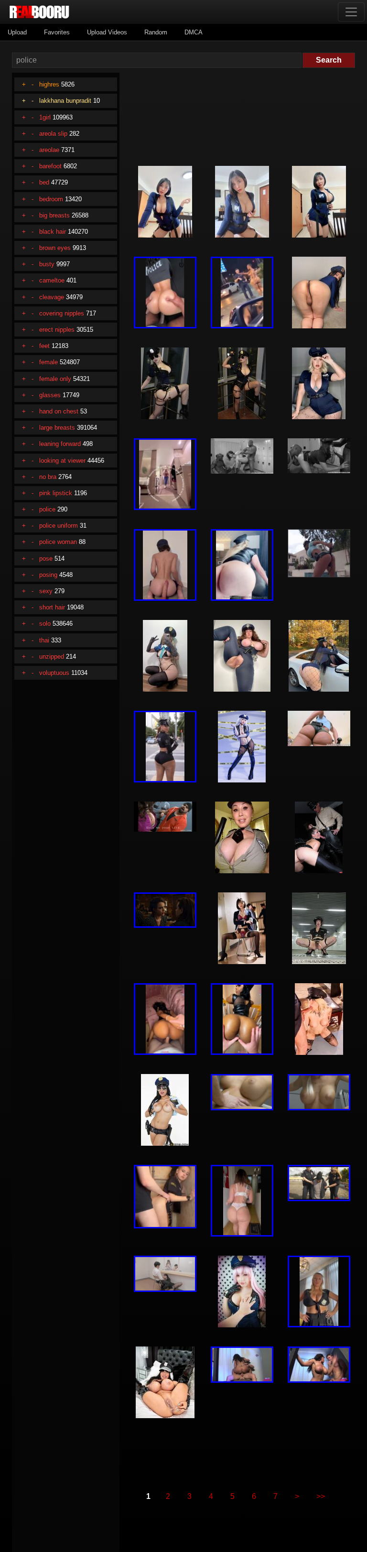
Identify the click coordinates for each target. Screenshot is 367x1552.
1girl (45, 117)
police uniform (58, 525)
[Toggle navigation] (351, 12)
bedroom (51, 199)
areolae (49, 149)
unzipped (51, 656)
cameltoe (52, 280)
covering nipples (61, 313)
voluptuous (54, 672)
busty (46, 264)
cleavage (51, 297)
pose (46, 558)
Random (155, 32)
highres (49, 84)
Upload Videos (107, 32)
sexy (46, 591)
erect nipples (57, 329)
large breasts (57, 427)
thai (44, 640)
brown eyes (55, 247)
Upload (17, 32)
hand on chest (58, 411)
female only (55, 378)
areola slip (53, 133)
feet (44, 345)
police (47, 509)
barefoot (50, 166)
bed (44, 182)
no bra (47, 476)
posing (48, 574)
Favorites (57, 32)
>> (320, 1496)
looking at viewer (62, 460)
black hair (52, 231)
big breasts (54, 215)
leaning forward (60, 443)
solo (45, 623)
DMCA (193, 32)
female (48, 362)
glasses (50, 395)
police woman (58, 541)
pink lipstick (55, 493)
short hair (52, 607)
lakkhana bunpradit (65, 100)
